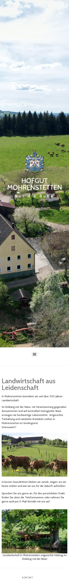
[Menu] (34, 354)
